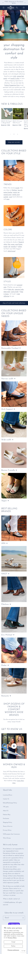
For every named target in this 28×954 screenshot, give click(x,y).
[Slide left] (10, 134)
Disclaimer (6, 818)
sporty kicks (14, 291)
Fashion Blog (6, 814)
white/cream (11, 251)
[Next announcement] (25, 2)
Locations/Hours (7, 795)
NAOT (4, 574)
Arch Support (7, 409)
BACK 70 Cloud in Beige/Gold (6, 122)
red (9, 246)
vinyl (10, 197)
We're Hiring (7, 838)
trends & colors (14, 78)
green (13, 244)
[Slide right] (17, 134)
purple (5, 246)
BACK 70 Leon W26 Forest (17, 122)
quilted (6, 197)
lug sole (20, 190)
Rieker (4, 665)
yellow (20, 246)
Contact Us (6, 799)
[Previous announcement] (3, 2)
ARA (3, 543)
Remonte (5, 696)
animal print (7, 194)
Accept (13, 942)
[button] (4, 8)
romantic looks (19, 289)
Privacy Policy (7, 830)
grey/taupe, (18, 244)
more (7, 199)
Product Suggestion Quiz (12, 85)
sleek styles (7, 291)
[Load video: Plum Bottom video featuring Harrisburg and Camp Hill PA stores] (14, 746)
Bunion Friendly (8, 470)
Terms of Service (7, 826)
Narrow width (7, 379)
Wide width (6, 440)
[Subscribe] (23, 918)
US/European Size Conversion (11, 834)
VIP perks (6, 806)
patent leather (8, 192)
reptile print (16, 194)
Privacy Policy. (12, 937)
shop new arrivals (14, 142)
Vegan (4, 501)
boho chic (11, 289)
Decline (13, 946)
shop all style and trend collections (14, 303)
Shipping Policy (7, 822)
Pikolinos (5, 604)
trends (17, 188)
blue (9, 244)
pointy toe (16, 192)
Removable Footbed (9, 348)
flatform (14, 190)
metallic (13, 246)
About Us (5, 810)
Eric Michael (6, 635)
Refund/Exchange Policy (10, 802)
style (14, 76)
